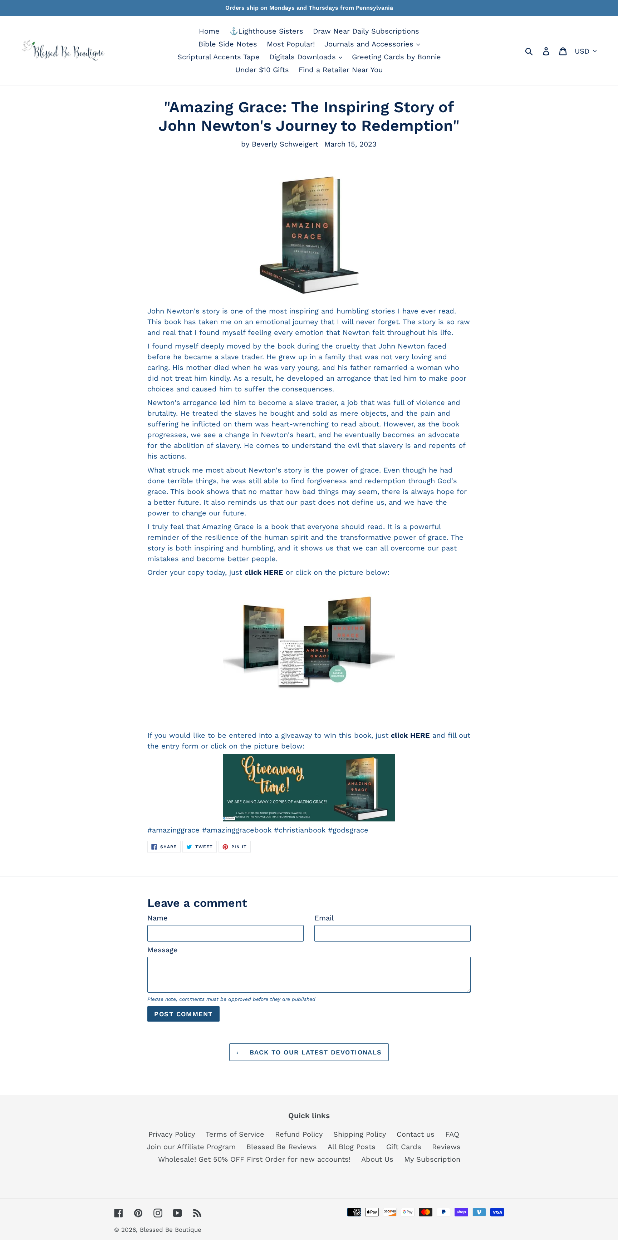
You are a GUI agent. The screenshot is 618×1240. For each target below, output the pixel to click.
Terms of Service (235, 1134)
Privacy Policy (171, 1134)
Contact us (416, 1134)
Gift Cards (403, 1146)
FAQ (452, 1134)
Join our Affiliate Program (191, 1146)
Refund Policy (299, 1134)
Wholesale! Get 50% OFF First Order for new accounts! (254, 1159)
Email (324, 918)
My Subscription (432, 1159)
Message (162, 949)
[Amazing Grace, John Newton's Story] (308, 643)
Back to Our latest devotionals (314, 1052)
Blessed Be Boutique (170, 1229)
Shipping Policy (359, 1134)
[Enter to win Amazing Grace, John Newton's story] (308, 787)
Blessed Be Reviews (281, 1146)
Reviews (446, 1146)
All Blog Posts (352, 1146)
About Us (377, 1159)
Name (157, 918)
